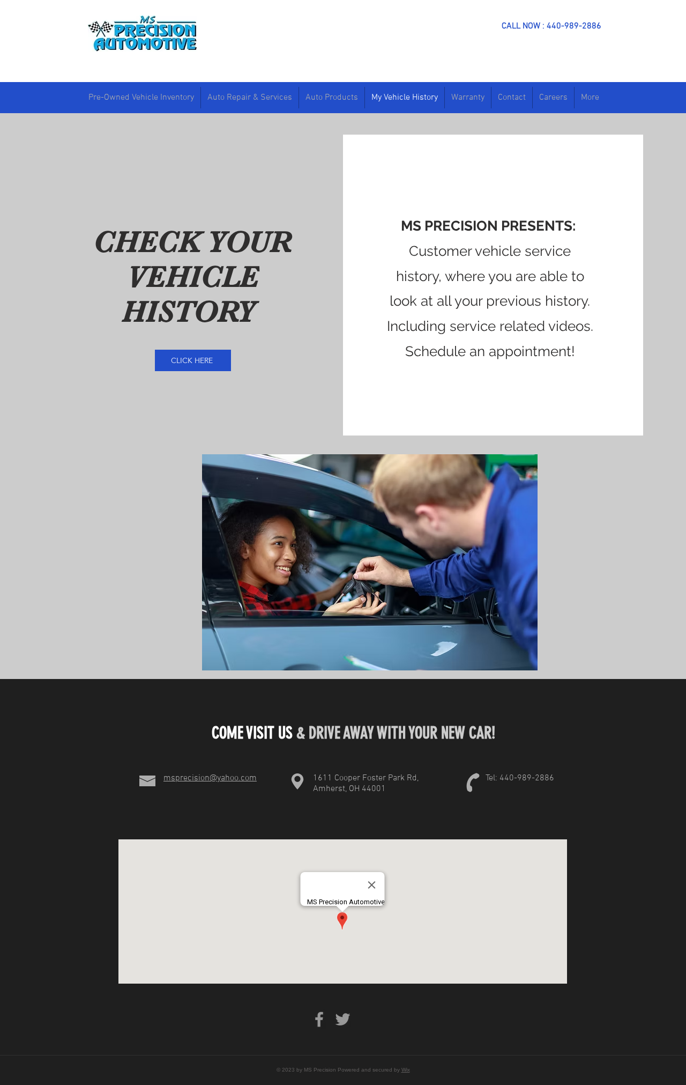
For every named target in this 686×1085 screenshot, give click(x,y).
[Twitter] (343, 1019)
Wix (405, 1070)
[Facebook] (319, 1019)
